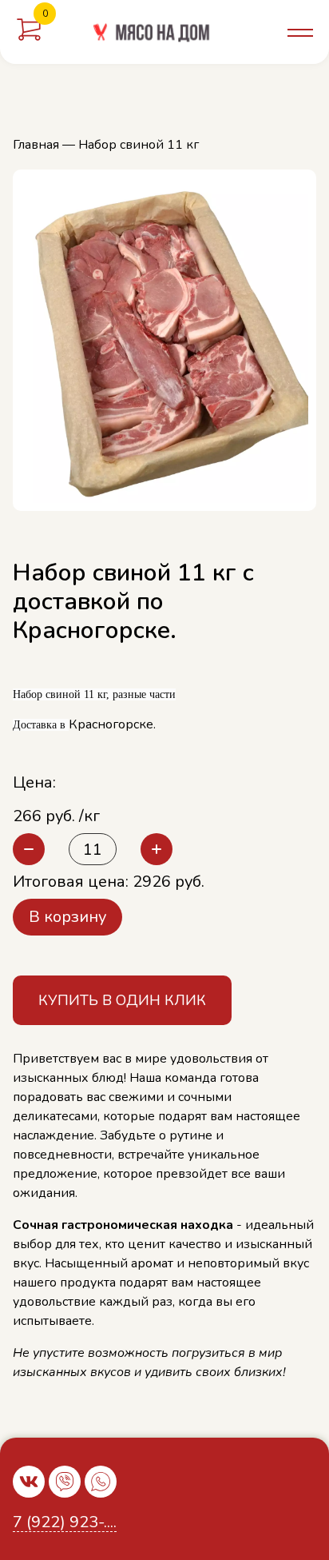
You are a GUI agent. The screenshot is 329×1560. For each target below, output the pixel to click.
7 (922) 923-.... (65, 1523)
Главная (36, 145)
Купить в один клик (122, 1000)
